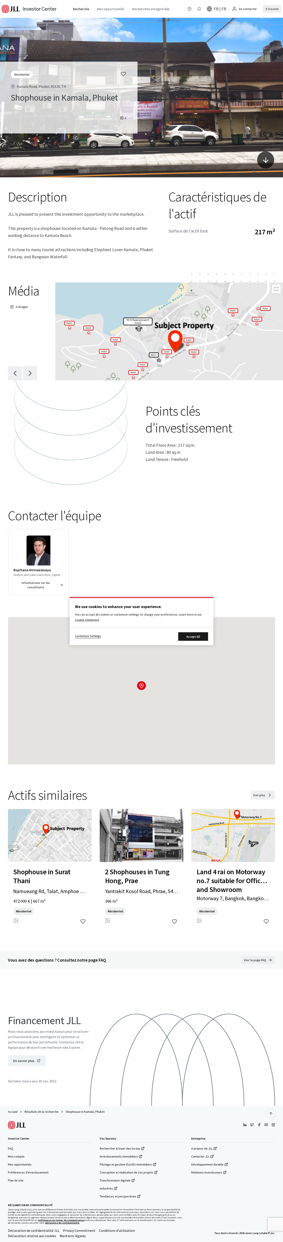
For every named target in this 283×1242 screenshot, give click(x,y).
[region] (141, 621)
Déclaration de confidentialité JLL (33, 1230)
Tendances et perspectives (118, 1196)
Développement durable (207, 1164)
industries (106, 1188)
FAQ (10, 1148)
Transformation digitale (115, 1180)
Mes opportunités (20, 1164)
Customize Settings (88, 636)
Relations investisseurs (206, 1172)
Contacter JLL (200, 1156)
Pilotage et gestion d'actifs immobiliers (126, 1164)
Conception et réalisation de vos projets (126, 1172)
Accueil (12, 1112)
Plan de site (15, 1180)
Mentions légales (73, 1236)
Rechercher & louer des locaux (120, 1148)
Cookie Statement (87, 620)
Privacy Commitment (79, 1230)
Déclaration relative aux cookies (32, 1236)
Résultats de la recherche (42, 1112)
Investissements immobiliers (119, 1156)
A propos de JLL (201, 1148)
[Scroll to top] (271, 1113)
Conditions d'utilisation (117, 1230)
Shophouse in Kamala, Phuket (85, 1112)
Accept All (193, 636)
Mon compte (16, 1156)
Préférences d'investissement (28, 1172)
